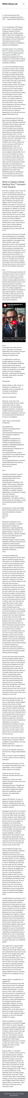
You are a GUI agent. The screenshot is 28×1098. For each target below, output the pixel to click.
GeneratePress (14, 1095)
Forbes (15, 49)
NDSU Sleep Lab (10, 4)
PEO (7, 51)
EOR (18, 55)
